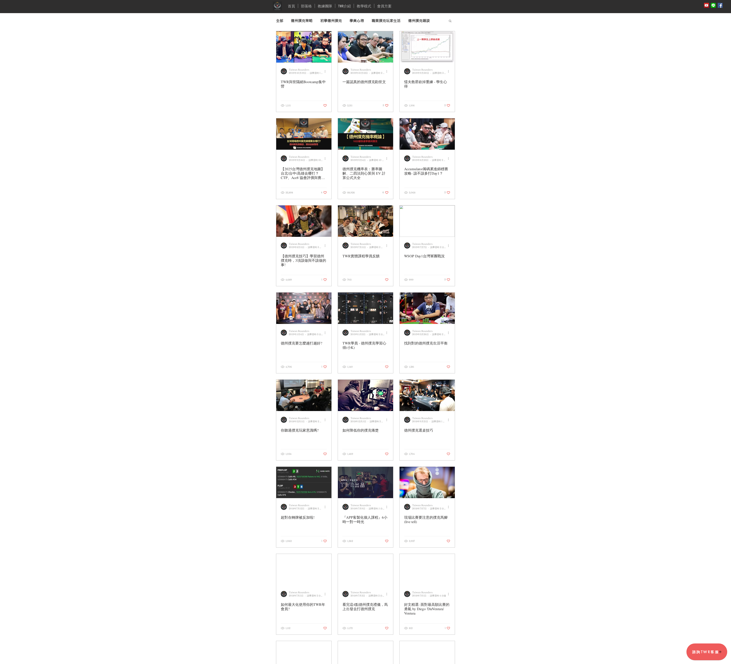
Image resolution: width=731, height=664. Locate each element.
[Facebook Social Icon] (720, 5)
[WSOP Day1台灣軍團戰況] (427, 221)
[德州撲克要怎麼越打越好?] (303, 308)
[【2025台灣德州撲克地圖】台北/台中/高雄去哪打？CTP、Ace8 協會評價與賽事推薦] (303, 134)
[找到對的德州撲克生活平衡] (427, 308)
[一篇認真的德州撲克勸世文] (365, 47)
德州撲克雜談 (419, 21)
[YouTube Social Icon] (706, 5)
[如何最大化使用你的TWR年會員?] (303, 569)
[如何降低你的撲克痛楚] (365, 395)
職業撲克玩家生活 (386, 21)
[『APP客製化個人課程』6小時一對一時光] (365, 482)
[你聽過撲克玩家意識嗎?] (303, 395)
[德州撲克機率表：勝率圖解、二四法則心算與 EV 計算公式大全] (365, 134)
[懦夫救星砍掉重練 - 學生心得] (427, 47)
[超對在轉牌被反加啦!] (303, 482)
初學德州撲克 (331, 21)
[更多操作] (326, 71)
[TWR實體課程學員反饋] (365, 221)
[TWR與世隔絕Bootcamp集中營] (303, 47)
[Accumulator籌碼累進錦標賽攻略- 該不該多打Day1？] (427, 134)
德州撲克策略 (302, 21)
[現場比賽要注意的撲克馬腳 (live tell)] (427, 482)
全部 (279, 21)
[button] (450, 21)
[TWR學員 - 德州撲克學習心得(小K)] (365, 308)
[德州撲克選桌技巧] (427, 395)
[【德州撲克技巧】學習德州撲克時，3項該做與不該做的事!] (303, 221)
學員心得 (357, 21)
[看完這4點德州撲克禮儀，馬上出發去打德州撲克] (365, 569)
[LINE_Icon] (713, 5)
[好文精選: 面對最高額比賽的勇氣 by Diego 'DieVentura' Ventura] (427, 569)
